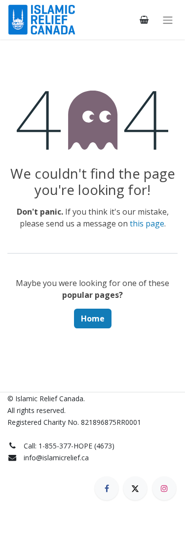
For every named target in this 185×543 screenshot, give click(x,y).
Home (93, 318)
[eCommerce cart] (144, 20)
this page (147, 223)
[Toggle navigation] (168, 19)
